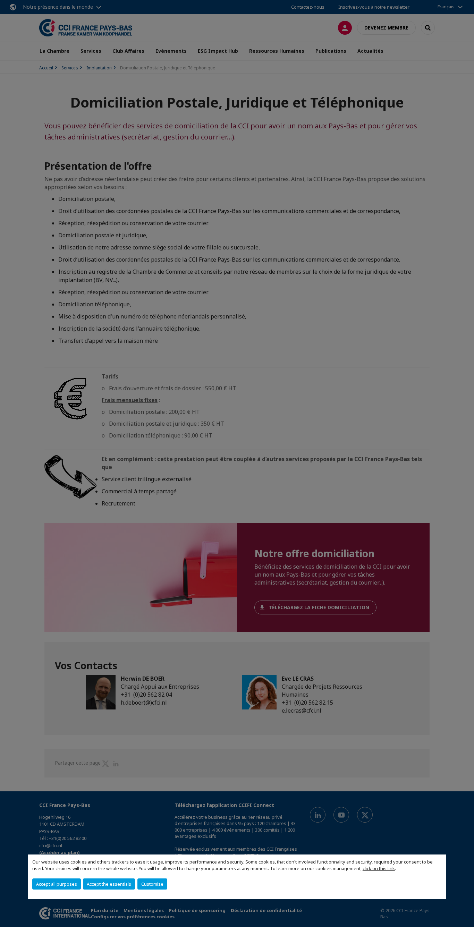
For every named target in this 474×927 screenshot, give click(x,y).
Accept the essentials (109, 884)
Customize (152, 884)
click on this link (379, 868)
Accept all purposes (56, 884)
